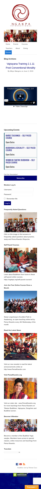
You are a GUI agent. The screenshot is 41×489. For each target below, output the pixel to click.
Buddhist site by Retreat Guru (27, 468)
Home (8, 44)
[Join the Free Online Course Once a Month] (20, 302)
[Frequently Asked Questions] (20, 232)
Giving (25, 48)
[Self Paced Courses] (20, 272)
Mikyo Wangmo (15, 71)
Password (7, 194)
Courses (25, 44)
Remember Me (11, 199)
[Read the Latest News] (20, 346)
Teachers (9, 48)
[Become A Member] (20, 425)
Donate (8, 52)
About (18, 48)
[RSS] (24, 463)
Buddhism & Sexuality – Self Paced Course (20, 149)
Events (15, 44)
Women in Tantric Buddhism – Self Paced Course (20, 161)
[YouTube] (20, 463)
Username (8, 189)
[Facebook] (17, 463)
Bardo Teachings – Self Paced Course (18, 136)
